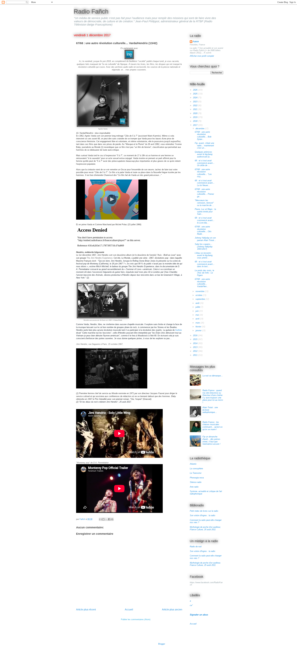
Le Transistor (195, 473)
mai (197, 315)
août (198, 303)
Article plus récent (86, 609)
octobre (199, 295)
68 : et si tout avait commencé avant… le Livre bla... (205, 220)
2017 (195, 125)
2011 (195, 355)
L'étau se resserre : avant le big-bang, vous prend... (204, 255)
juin (197, 311)
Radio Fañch (91, 11)
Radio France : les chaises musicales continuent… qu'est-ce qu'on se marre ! (212, 426)
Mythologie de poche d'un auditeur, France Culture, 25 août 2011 (205, 528)
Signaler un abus (199, 614)
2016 (195, 335)
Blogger (161, 644)
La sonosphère (196, 468)
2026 (195, 90)
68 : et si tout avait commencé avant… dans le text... (205, 264)
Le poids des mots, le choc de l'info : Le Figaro (204, 272)
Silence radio (195, 482)
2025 (195, 94)
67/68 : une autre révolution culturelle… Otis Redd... (203, 230)
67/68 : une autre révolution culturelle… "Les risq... (203, 173)
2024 (195, 97)
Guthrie (178, 330)
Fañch (196, 41)
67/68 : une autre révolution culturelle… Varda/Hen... (202, 283)
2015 (195, 339)
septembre (201, 299)
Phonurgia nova (197, 478)
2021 (195, 109)
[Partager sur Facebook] (109, 519)
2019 (195, 117)
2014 (195, 343)
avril (198, 319)
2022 (195, 105)
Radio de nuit (196, 546)
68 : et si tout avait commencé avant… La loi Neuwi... (205, 182)
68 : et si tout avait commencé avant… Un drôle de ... (205, 163)
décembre (200, 128)
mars (198, 323)
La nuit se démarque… (212, 376)
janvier (199, 330)
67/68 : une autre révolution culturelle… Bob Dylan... (203, 135)
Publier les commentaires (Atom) (135, 619)
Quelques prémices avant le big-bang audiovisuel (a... (203, 154)
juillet (198, 307)
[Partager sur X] (106, 519)
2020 (195, 113)
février (199, 326)
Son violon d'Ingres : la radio (202, 515)
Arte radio (194, 487)
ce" (191, 605)
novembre (200, 291)
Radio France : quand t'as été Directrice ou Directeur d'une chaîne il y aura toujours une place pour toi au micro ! (212, 396)
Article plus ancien (172, 609)
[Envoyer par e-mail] (100, 519)
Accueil (129, 609)
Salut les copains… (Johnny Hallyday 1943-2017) (204, 246)
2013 (195, 347)
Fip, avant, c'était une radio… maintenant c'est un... (204, 145)
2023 (195, 101)
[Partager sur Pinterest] (112, 519)
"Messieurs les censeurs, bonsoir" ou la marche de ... (204, 202)
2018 (195, 121)
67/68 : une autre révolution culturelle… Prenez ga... (204, 193)
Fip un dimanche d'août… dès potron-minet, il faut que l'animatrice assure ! (211, 440)
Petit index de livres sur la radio (204, 511)
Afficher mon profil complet (202, 56)
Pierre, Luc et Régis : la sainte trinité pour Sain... (205, 211)
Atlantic (193, 464)
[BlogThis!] (103, 519)
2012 (195, 351)
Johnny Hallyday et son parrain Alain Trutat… (205, 239)
